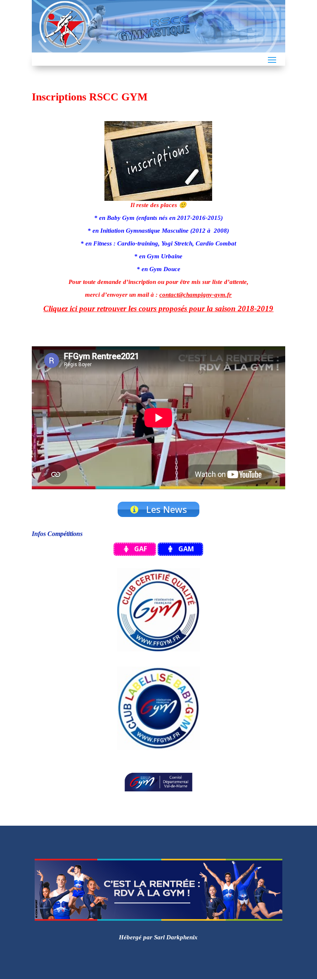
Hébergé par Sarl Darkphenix (158, 937)
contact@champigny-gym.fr (195, 294)
